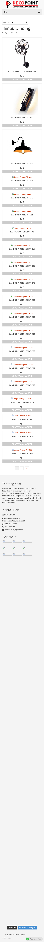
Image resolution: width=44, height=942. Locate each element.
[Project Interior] (17, 543)
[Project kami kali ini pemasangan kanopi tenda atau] (16, 869)
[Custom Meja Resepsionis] (27, 543)
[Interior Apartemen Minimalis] (17, 550)
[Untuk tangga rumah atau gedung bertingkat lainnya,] (37, 609)
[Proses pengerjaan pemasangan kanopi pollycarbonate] (27, 855)
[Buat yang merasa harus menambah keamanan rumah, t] (37, 759)
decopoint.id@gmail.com (14, 529)
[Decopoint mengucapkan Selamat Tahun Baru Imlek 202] (6, 753)
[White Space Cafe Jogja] (27, 556)
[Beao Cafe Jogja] (17, 556)
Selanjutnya (11, 502)
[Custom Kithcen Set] (7, 556)
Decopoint (9, 938)
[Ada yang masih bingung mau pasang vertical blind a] (6, 864)
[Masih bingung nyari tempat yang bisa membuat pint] (37, 870)
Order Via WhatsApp (22, 79)
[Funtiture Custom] (7, 543)
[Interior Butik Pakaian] (27, 550)
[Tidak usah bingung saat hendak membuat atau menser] (27, 760)
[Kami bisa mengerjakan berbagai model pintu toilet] (27, 618)
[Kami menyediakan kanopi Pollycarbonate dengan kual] (16, 609)
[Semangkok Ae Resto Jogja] (7, 550)
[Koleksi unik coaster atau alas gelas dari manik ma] (6, 634)
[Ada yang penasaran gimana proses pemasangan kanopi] (16, 752)
